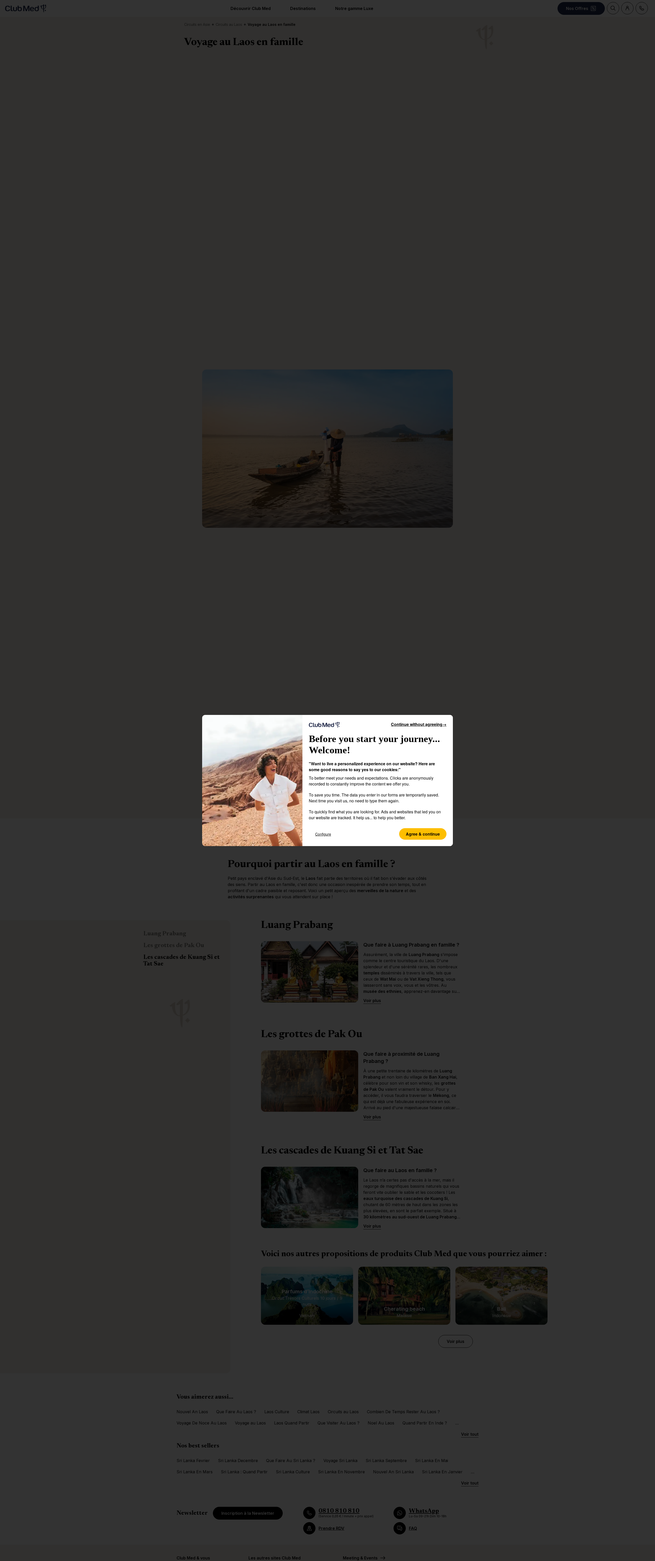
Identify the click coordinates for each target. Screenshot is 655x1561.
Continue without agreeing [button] (418, 724)
